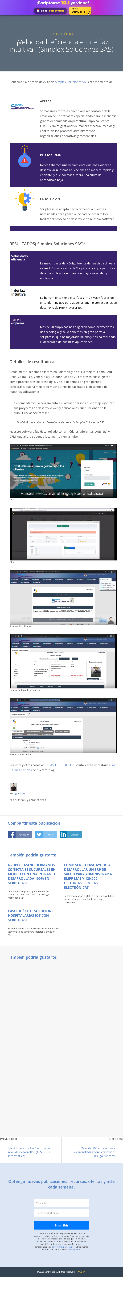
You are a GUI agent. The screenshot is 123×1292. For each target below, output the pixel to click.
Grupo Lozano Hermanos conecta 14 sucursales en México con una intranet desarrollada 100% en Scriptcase (32, 874)
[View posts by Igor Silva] (13, 786)
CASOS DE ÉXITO (60, 765)
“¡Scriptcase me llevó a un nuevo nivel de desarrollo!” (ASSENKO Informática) (30, 1152)
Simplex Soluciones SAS (71, 82)
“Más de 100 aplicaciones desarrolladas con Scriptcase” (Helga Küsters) (94, 1152)
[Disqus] (61, 1005)
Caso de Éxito (61, 34)
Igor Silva (19, 793)
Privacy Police (73, 1249)
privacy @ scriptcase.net (63, 1247)
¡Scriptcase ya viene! (62, 2)
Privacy (81, 1271)
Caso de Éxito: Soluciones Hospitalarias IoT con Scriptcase (31, 915)
